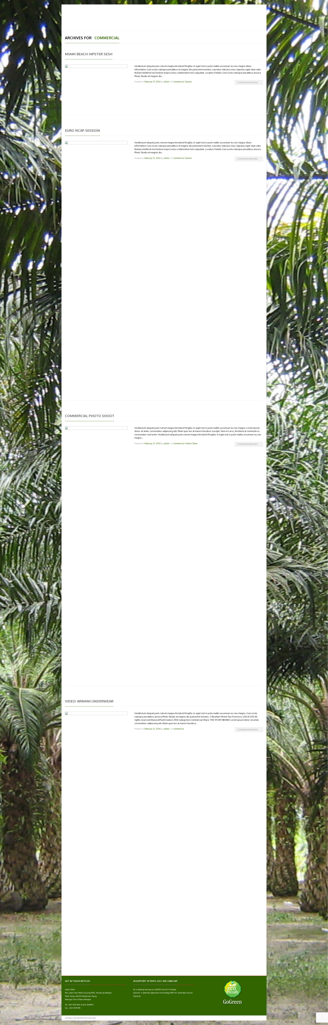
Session (188, 81)
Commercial (178, 81)
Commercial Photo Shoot (89, 416)
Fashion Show (191, 443)
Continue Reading (247, 82)
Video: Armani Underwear (89, 701)
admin (166, 81)
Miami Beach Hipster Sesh (88, 54)
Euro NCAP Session (82, 130)
